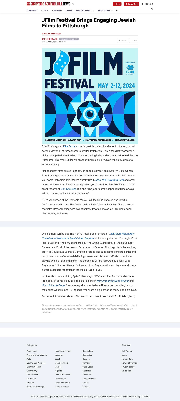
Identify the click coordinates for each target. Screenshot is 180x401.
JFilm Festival (69, 146)
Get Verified (127, 351)
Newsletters (127, 359)
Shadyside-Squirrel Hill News (51, 396)
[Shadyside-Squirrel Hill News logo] (48, 4)
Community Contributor (69, 39)
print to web (123, 396)
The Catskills (68, 188)
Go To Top (126, 370)
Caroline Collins (49, 39)
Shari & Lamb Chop (53, 285)
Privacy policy (128, 367)
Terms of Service (129, 363)
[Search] (152, 9)
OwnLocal (80, 396)
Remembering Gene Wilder (113, 280)
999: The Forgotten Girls (109, 180)
